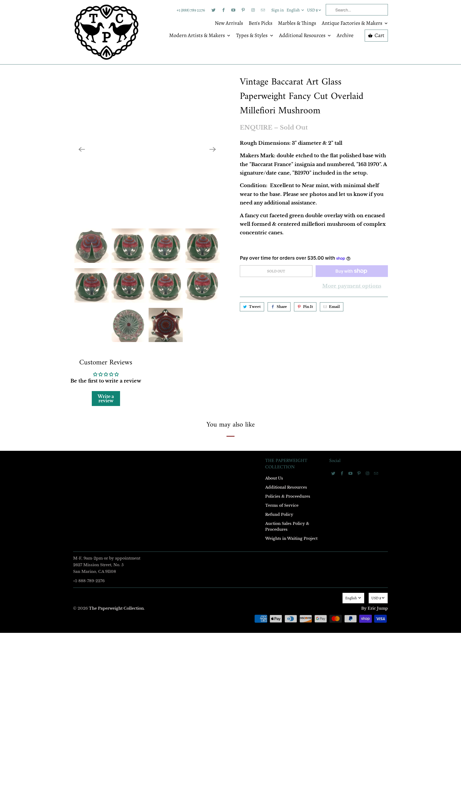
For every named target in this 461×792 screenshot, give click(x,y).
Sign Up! (231, 500)
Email (159, 318)
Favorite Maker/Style (171, 441)
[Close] (308, 281)
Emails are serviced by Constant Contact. (198, 485)
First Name (163, 349)
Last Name (163, 379)
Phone (159, 410)
